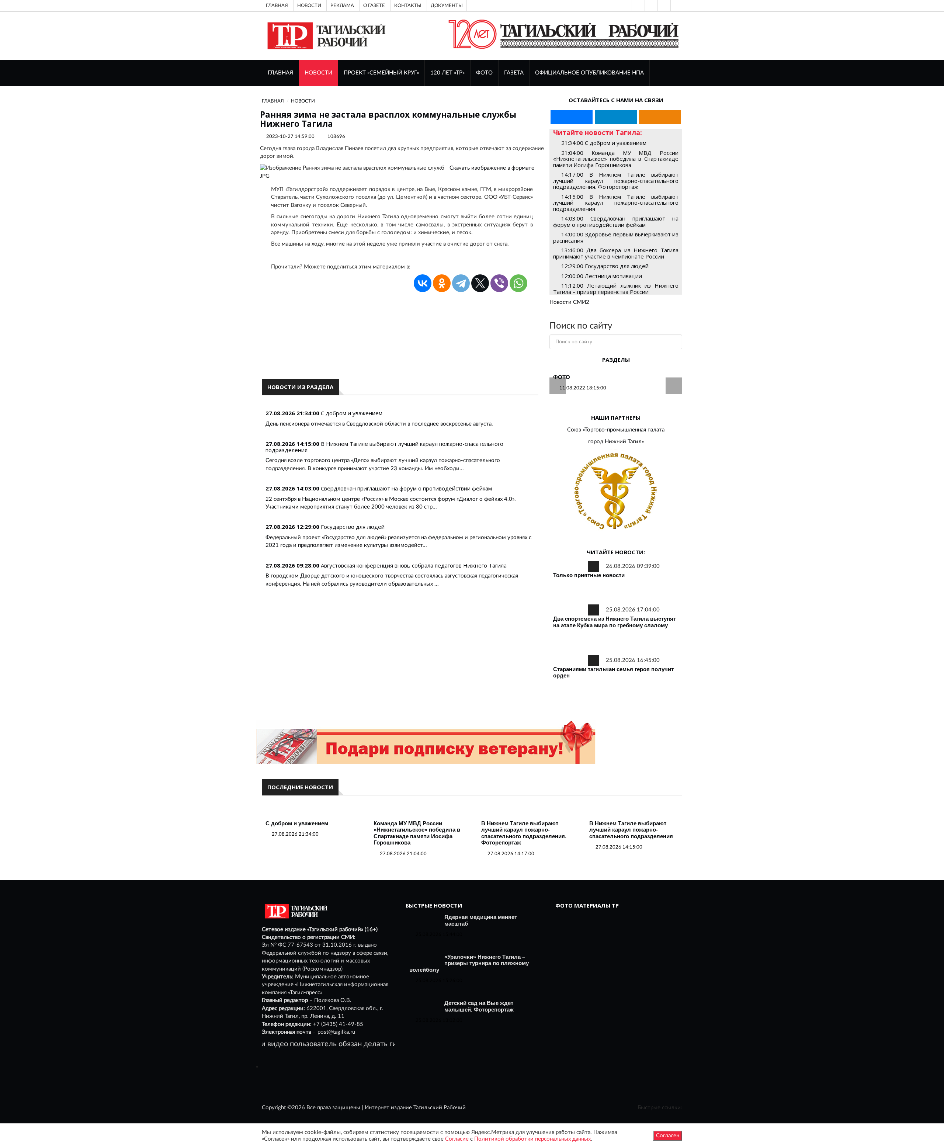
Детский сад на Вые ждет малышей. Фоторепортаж (479, 1006)
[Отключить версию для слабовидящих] (637, 5)
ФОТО (484, 73)
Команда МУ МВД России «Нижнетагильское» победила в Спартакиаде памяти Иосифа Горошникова (417, 833)
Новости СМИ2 (569, 302)
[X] (480, 283)
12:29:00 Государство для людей (605, 266)
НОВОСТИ (318, 73)
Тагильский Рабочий (439, 1107)
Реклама (342, 5)
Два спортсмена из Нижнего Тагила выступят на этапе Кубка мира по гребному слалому (614, 621)
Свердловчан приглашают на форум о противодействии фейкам (406, 488)
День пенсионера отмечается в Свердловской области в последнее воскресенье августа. (379, 424)
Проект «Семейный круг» (381, 73)
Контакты (407, 5)
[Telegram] (663, 5)
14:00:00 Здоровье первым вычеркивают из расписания (615, 237)
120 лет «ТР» (447, 73)
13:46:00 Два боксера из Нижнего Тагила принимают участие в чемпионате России (615, 253)
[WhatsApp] (518, 283)
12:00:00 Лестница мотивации (601, 276)
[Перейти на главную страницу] (325, 35)
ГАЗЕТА (514, 73)
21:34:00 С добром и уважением (603, 142)
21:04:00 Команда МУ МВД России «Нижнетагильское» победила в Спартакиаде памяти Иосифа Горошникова (615, 159)
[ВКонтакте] (650, 5)
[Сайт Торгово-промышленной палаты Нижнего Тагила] (616, 491)
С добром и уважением (351, 413)
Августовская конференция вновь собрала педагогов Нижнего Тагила (414, 565)
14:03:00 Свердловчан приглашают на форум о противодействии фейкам (615, 221)
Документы (447, 5)
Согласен (667, 1135)
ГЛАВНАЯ (280, 73)
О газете (374, 5)
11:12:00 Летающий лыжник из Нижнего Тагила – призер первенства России (615, 288)
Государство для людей (353, 526)
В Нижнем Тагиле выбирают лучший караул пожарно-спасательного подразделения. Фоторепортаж (523, 833)
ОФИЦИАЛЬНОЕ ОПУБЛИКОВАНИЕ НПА (589, 73)
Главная (277, 5)
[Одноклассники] (676, 5)
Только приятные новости (589, 575)
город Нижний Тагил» (616, 441)
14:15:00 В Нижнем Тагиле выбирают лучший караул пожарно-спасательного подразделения (615, 202)
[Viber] (499, 283)
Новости (309, 5)
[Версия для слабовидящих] (624, 5)
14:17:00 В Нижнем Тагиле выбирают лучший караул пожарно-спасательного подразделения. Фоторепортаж (615, 180)
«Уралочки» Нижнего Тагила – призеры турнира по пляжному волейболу (469, 963)
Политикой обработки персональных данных (532, 1139)
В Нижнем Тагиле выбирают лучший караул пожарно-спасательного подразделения (384, 447)
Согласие (457, 1139)
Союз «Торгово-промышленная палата (615, 430)
